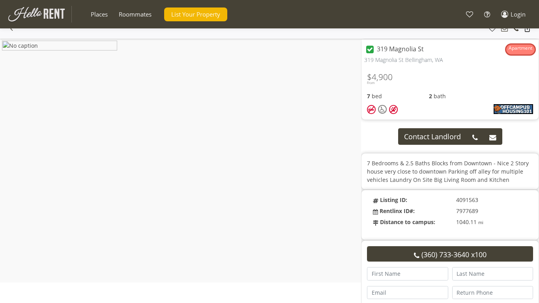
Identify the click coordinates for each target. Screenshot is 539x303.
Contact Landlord (432, 136)
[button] (99, 14)
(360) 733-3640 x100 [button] (453, 254)
